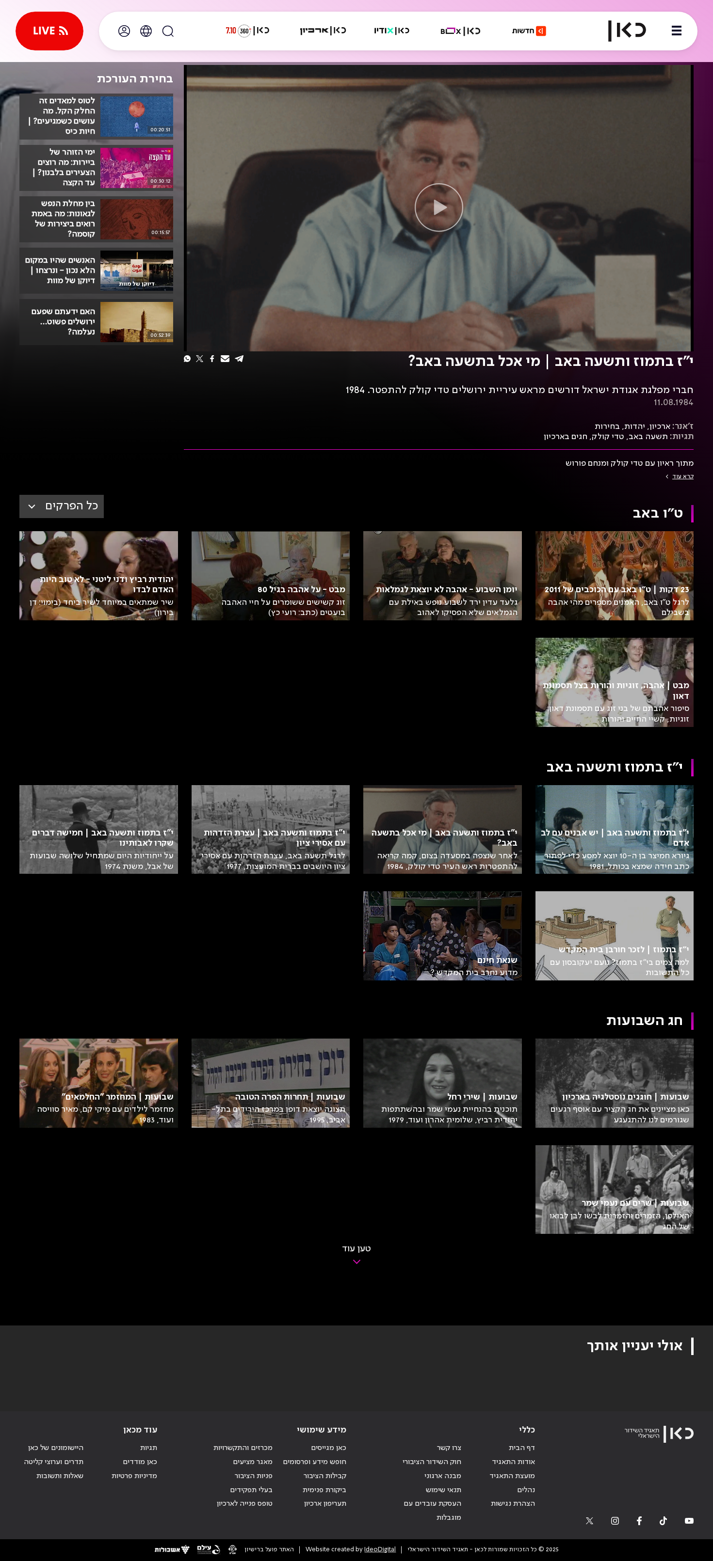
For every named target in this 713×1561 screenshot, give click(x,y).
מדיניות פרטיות (134, 1476)
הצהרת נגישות (513, 1504)
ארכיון (659, 426)
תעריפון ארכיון (325, 1503)
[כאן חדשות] (529, 31)
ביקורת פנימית (324, 1490)
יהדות (634, 426)
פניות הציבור (254, 1476)
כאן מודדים (140, 1462)
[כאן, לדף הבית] (619, 31)
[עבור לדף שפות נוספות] (146, 31)
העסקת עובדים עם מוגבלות (432, 1511)
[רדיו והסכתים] (392, 31)
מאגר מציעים (253, 1462)
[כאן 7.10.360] (247, 31)
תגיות (148, 1448)
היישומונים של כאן (55, 1448)
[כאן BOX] (461, 31)
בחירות (607, 426)
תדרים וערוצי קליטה (53, 1462)
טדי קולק (608, 436)
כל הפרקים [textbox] (71, 506)
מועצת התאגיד (512, 1476)
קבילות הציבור (325, 1476)
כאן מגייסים (328, 1448)
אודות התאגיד (513, 1462)
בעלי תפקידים (251, 1490)
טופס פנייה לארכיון (245, 1504)
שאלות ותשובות (59, 1476)
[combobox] (61, 506)
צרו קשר (449, 1448)
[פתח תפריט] (677, 31)
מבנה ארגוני (442, 1476)
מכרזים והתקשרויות (243, 1448)
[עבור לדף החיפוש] (168, 31)
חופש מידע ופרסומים (314, 1462)
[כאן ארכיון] (323, 31)
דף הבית (522, 1448)
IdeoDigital (380, 1549)
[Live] (49, 31)
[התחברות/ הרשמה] (124, 31)
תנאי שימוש (443, 1490)
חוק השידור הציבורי (432, 1462)
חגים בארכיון (565, 436)
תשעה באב (648, 436)
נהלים (526, 1490)
